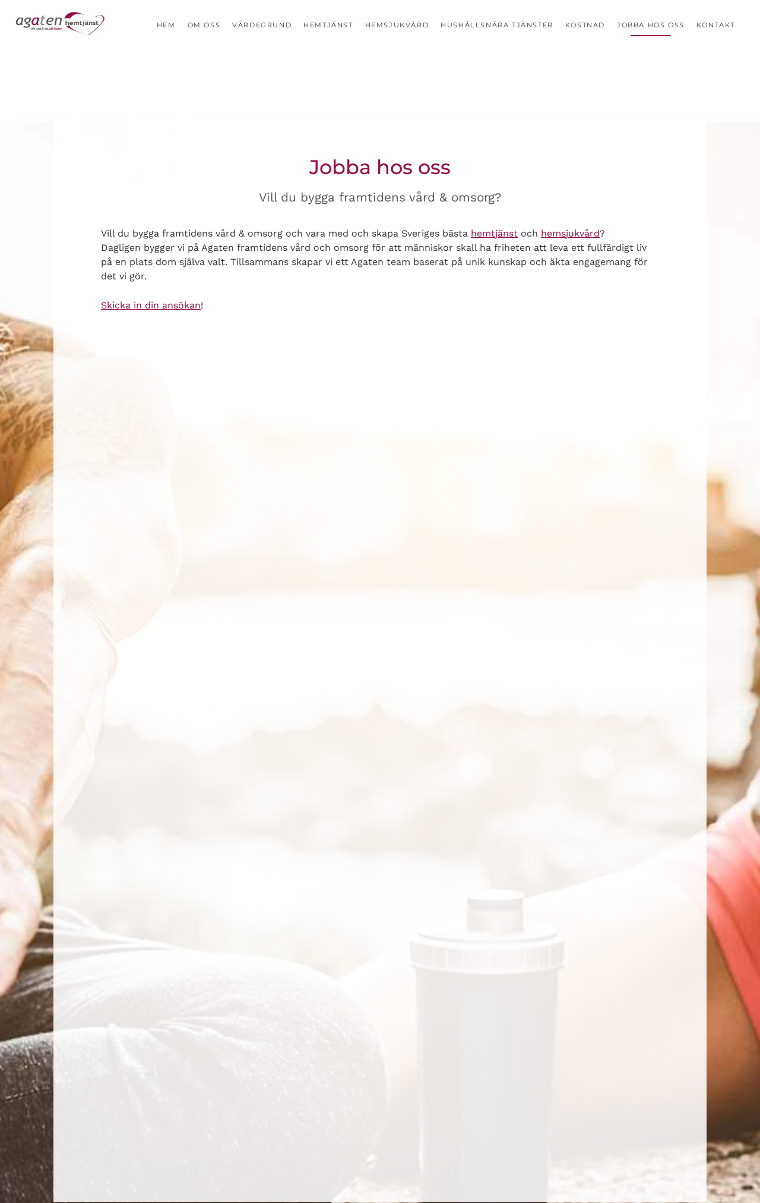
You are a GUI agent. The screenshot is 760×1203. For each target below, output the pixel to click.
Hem (166, 25)
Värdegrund (262, 25)
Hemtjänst (328, 25)
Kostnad (585, 25)
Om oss (204, 25)
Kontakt (715, 25)
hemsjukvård (570, 233)
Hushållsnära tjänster (497, 25)
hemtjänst (494, 233)
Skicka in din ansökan (151, 305)
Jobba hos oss (651, 25)
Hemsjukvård (397, 25)
